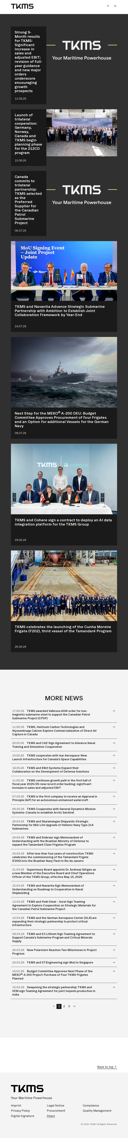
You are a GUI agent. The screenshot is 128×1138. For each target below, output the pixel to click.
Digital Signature (22, 1116)
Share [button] (51, 1116)
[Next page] (73, 1006)
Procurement (56, 1110)
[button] (109, 6)
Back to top (105, 1066)
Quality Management (97, 1110)
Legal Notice (55, 1105)
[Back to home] (22, 6)
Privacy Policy (20, 1110)
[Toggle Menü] (115, 5)
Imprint (16, 1105)
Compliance (91, 1105)
